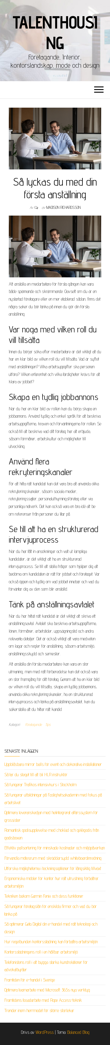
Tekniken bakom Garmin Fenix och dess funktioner (43, 896)
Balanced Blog (78, 1032)
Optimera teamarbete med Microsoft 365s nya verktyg (47, 990)
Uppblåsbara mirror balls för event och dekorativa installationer (53, 764)
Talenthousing (55, 32)
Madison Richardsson (63, 207)
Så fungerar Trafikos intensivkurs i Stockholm (40, 784)
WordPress (44, 1032)
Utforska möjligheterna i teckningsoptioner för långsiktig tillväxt (52, 868)
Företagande (33, 724)
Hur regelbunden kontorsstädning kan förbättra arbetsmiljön (51, 941)
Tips (47, 724)
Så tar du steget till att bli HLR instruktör (35, 774)
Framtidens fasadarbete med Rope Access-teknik (43, 1000)
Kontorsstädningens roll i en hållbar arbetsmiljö (41, 952)
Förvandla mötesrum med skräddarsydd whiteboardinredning (52, 858)
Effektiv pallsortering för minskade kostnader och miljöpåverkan (54, 848)
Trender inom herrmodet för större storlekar (39, 1010)
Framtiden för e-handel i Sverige (29, 980)
